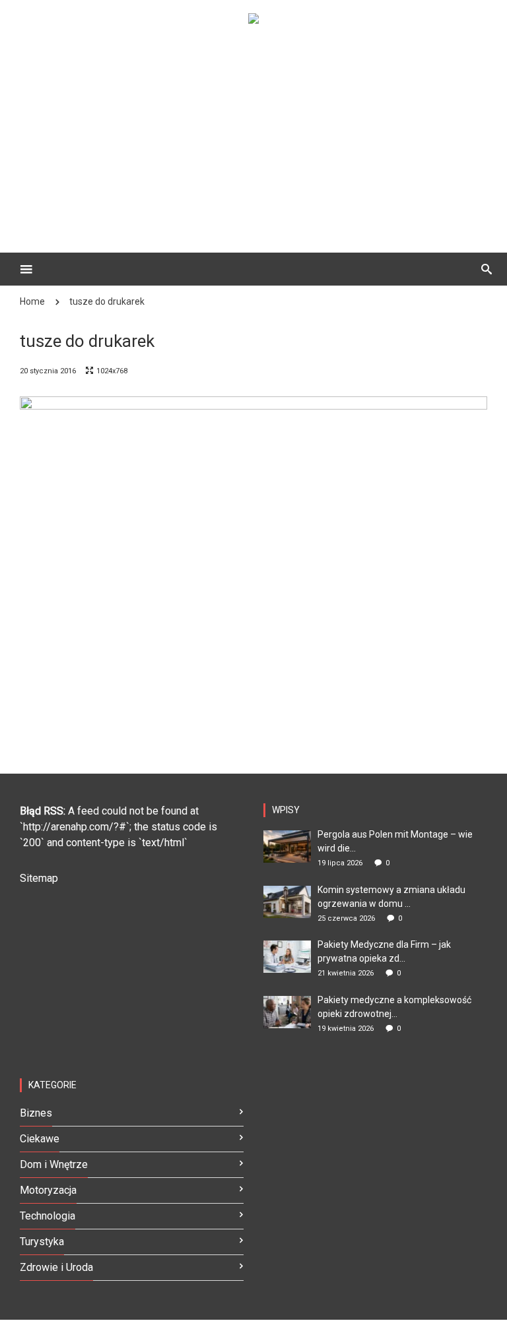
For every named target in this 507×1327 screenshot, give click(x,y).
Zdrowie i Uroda (56, 1267)
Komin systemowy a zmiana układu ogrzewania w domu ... (391, 896)
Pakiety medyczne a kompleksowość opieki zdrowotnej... (394, 1007)
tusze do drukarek (107, 301)
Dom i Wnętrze (54, 1164)
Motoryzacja (48, 1190)
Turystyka (42, 1241)
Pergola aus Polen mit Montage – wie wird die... (395, 841)
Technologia (47, 1216)
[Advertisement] (273, 129)
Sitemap (39, 878)
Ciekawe (39, 1138)
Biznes (36, 1113)
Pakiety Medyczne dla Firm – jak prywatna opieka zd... (384, 951)
